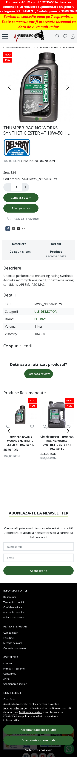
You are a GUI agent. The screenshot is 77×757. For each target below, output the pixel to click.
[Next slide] (68, 87)
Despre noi (9, 597)
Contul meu (9, 673)
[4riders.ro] (29, 36)
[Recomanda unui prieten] (24, 228)
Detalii (56, 244)
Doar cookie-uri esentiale (39, 740)
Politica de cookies (30, 712)
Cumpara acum (21, 197)
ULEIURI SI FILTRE (49, 47)
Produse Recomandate (56, 254)
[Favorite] (65, 36)
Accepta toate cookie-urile (38, 729)
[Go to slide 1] (36, 119)
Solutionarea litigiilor (15, 684)
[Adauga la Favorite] (32, 427)
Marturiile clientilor (13, 612)
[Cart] (72, 36)
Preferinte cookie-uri (38, 750)
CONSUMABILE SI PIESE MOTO (19, 47)
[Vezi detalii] (8, 427)
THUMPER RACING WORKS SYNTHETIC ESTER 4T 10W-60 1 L (20, 441)
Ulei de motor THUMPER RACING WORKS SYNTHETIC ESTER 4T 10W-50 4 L (56, 443)
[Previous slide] (9, 87)
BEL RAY (40, 319)
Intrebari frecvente (14, 668)
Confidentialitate (12, 607)
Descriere (19, 244)
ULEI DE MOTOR (45, 312)
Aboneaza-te (38, 571)
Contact (7, 663)
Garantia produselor (15, 648)
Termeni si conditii (13, 602)
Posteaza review (38, 374)
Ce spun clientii (21, 252)
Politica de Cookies (14, 617)
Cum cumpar (10, 632)
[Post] (14, 228)
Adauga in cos (21, 208)
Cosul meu (9, 638)
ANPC (6, 678)
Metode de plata (12, 643)
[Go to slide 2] (40, 118)
